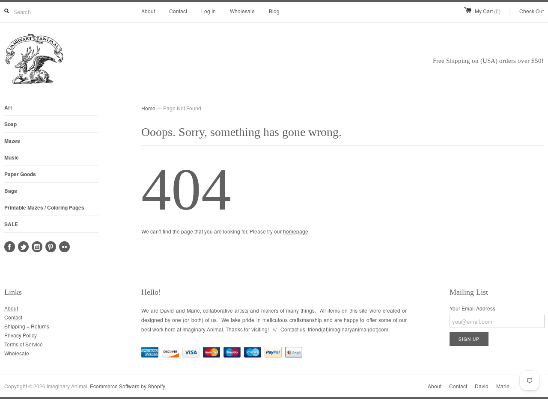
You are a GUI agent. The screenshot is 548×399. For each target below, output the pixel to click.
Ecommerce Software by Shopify (127, 386)
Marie (502, 386)
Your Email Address (472, 308)
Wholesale (242, 11)
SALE (11, 224)
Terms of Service (23, 344)
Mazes (12, 141)
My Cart (487, 11)
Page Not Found (182, 108)
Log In (208, 11)
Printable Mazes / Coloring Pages (44, 207)
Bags (10, 191)
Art (8, 107)
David (481, 386)
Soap (10, 124)
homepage (295, 231)
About (148, 11)
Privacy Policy (20, 335)
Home (148, 108)
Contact (178, 11)
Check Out (531, 11)
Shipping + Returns (26, 326)
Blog (274, 11)
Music (11, 157)
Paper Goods (20, 174)
